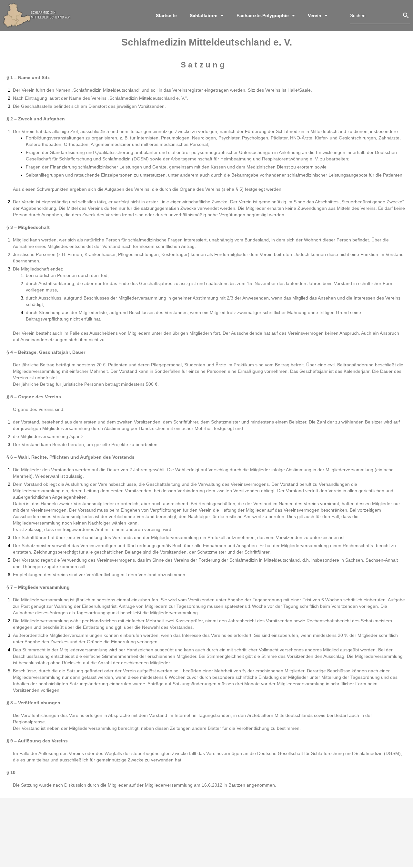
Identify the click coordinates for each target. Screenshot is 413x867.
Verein (314, 15)
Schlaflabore (203, 15)
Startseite (166, 15)
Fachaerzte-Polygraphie (263, 15)
